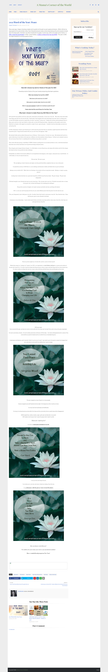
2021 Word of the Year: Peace (15, 617)
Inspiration (16, 574)
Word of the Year (15, 18)
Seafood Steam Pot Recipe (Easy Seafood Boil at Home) (86, 80)
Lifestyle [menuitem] (60, 11)
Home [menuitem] (10, 11)
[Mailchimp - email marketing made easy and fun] (91, 38)
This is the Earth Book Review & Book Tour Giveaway (88, 68)
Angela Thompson (13, 25)
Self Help (46, 574)
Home (10, 4)
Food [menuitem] (15, 11)
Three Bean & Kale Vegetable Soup (88, 54)
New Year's (28, 574)
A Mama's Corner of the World (54, 5)
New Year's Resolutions (37, 574)
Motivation (22, 574)
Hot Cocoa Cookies (89, 56)
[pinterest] (98, 5)
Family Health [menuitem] (23, 11)
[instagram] (96, 5)
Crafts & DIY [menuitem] (51, 11)
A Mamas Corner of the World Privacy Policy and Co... (77, 96)
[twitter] (93, 5)
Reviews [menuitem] (68, 11)
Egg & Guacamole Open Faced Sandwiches (77, 52)
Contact (20, 4)
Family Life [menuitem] (33, 11)
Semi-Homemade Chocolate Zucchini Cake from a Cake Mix (88, 74)
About (14, 4)
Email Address (78, 31)
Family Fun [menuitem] (42, 11)
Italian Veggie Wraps (89, 51)
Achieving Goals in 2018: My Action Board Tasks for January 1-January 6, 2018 (37, 618)
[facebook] (90, 5)
